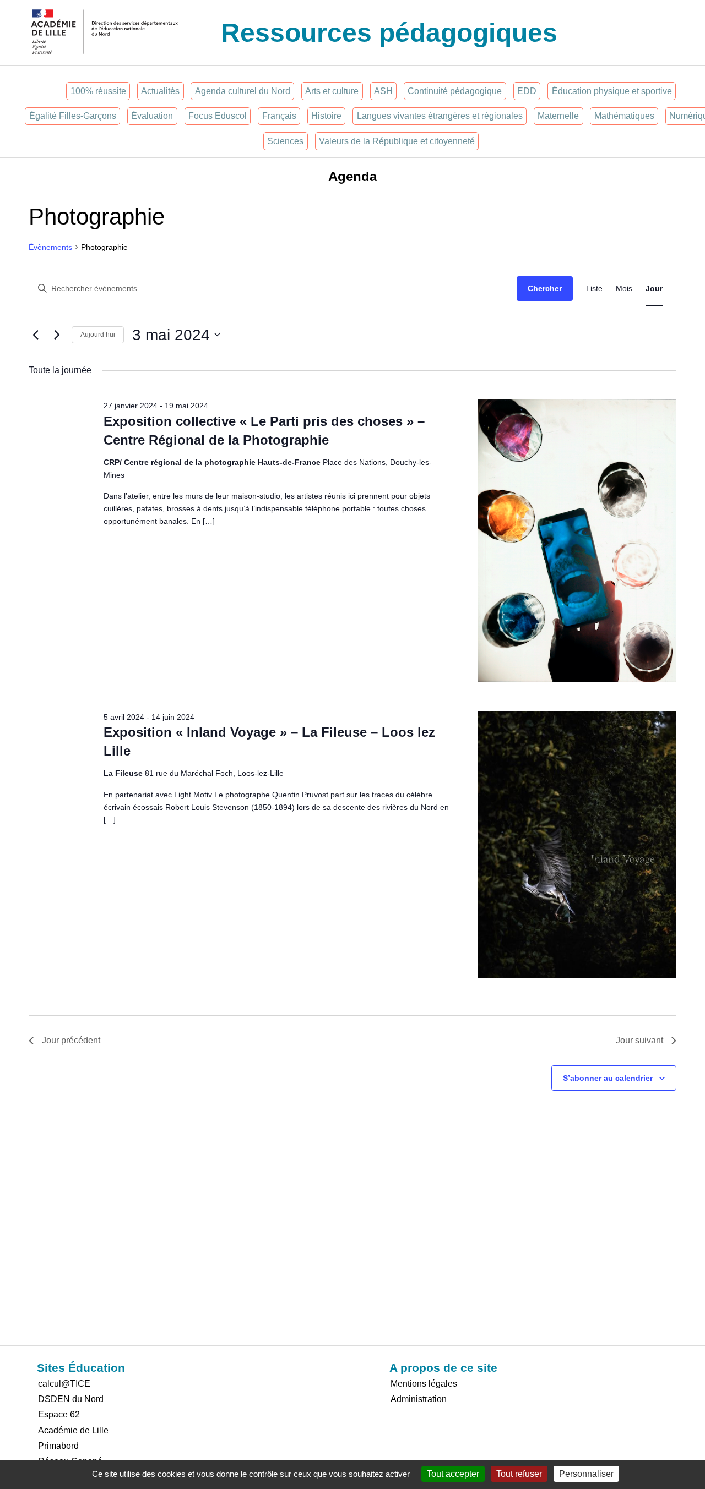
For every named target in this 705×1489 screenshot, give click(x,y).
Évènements (50, 247)
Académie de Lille (73, 1430)
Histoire (326, 116)
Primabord (58, 1445)
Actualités (160, 91)
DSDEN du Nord (71, 1399)
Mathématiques (624, 116)
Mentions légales (424, 1383)
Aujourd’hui (97, 334)
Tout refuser (519, 1474)
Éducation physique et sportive (612, 91)
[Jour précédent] (35, 334)
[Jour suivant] (56, 334)
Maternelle (558, 116)
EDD (526, 91)
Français (279, 116)
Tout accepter (453, 1474)
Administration (419, 1399)
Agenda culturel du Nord (242, 91)
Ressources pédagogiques (389, 32)
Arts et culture (332, 91)
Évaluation (152, 116)
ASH (383, 91)
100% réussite (98, 91)
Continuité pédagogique (455, 91)
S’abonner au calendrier (608, 1078)
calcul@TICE (64, 1383)
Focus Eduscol (217, 116)
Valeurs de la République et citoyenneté (397, 141)
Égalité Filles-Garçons (72, 116)
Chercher (545, 288)
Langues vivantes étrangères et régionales (440, 116)
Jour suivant (639, 1040)
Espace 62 (59, 1414)
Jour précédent (71, 1040)
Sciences (285, 141)
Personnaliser (586, 1474)
